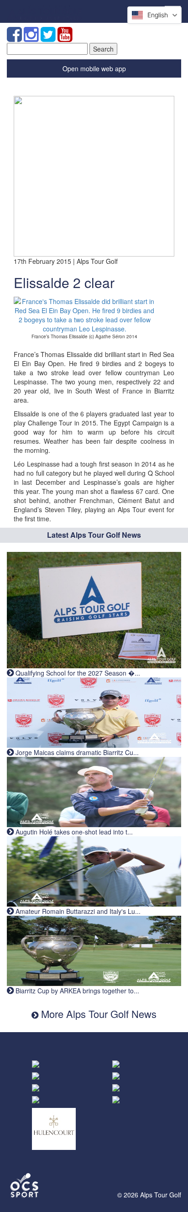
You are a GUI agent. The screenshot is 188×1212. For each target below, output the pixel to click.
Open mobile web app (94, 68)
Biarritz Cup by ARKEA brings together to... (76, 990)
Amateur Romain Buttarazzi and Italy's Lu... (77, 911)
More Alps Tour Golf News (97, 1014)
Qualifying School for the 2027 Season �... (77, 672)
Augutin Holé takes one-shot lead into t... (73, 831)
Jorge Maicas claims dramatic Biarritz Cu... (76, 752)
